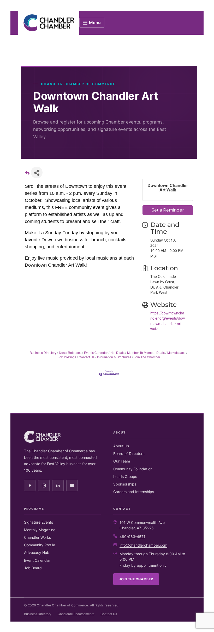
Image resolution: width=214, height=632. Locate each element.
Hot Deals (117, 352)
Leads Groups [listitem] (125, 476)
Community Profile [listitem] (39, 545)
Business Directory (43, 352)
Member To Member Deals (146, 352)
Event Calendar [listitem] (37, 560)
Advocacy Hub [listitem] (36, 552)
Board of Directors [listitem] (128, 453)
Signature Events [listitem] (38, 522)
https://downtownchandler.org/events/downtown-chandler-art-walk (167, 320)
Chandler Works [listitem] (37, 537)
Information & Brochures (114, 357)
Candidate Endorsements (76, 614)
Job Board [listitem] (33, 568)
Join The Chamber (147, 357)
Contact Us (86, 357)
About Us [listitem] (121, 446)
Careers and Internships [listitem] (133, 491)
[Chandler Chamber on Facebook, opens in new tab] (29, 485)
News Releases (70, 352)
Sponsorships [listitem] (124, 484)
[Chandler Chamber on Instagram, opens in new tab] (44, 485)
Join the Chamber (136, 579)
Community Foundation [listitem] (132, 469)
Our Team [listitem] (121, 461)
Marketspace (176, 352)
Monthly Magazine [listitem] (39, 530)
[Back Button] (27, 174)
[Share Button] (37, 172)
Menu (95, 22)
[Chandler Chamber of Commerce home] (48, 23)
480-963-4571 (132, 536)
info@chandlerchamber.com (143, 545)
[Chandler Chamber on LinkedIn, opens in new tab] (58, 485)
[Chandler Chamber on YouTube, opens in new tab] (72, 485)
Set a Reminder (168, 210)
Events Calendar (96, 352)
